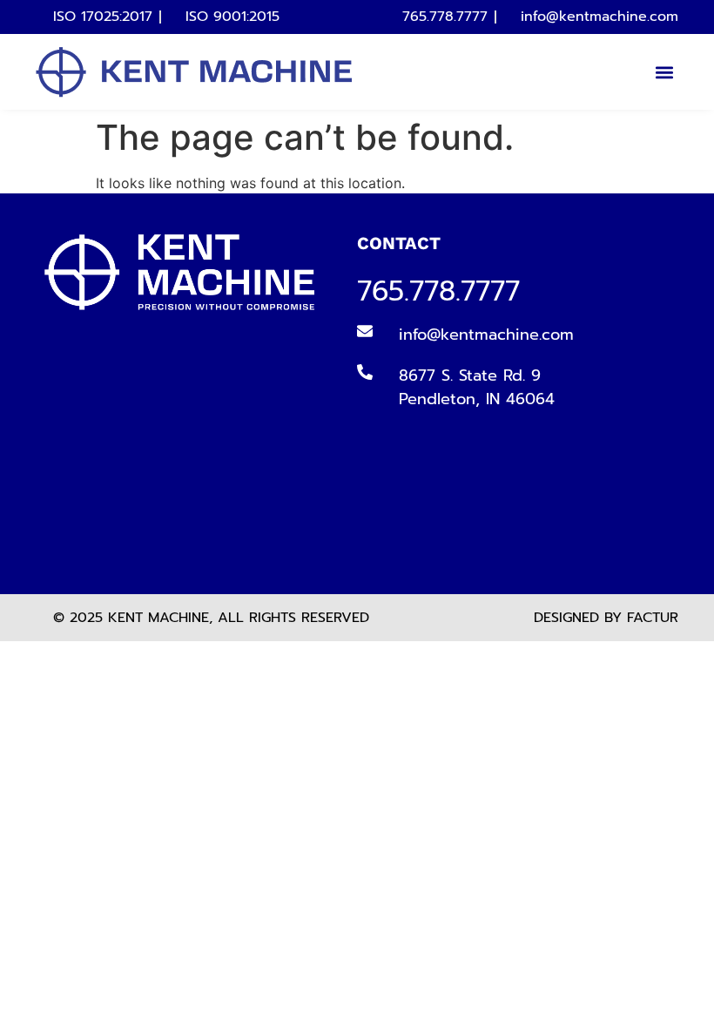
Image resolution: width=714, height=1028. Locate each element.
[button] (664, 71)
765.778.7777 (438, 291)
